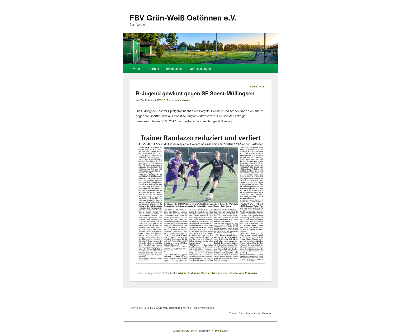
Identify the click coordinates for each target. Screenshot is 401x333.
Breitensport (174, 69)
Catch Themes (263, 313)
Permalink (251, 273)
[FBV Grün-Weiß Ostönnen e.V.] (200, 63)
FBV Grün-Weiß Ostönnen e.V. (183, 17)
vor (263, 86)
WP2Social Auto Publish (185, 330)
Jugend (195, 273)
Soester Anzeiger (211, 273)
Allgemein (184, 273)
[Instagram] (268, 297)
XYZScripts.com (220, 330)
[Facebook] (258, 297)
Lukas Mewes (182, 100)
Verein (137, 69)
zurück (252, 86)
